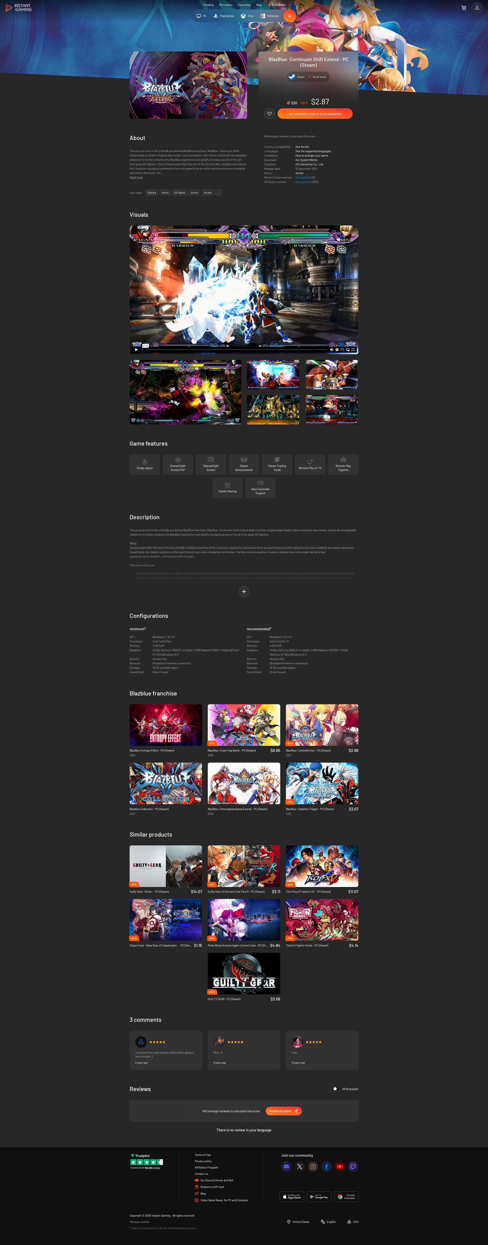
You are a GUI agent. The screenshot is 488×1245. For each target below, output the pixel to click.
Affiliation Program (206, 1167)
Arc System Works (306, 160)
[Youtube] (340, 1166)
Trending (208, 4)
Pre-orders (225, 4)
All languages (350, 1088)
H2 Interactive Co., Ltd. (309, 164)
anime (165, 192)
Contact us (201, 1173)
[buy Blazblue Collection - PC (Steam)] (166, 783)
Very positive (303, 177)
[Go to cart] (463, 7)
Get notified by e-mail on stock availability (315, 113)
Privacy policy (203, 1161)
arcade (208, 192)
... (218, 192)
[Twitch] (353, 1166)
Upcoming (244, 4)
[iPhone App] (292, 1196)
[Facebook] (326, 1166)
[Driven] (141, 1042)
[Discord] (286, 1166)
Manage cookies (140, 1221)
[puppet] (297, 1042)
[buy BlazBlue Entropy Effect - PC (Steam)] (166, 725)
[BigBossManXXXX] (219, 1042)
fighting (151, 192)
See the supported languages (313, 151)
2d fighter (179, 192)
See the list (302, 146)
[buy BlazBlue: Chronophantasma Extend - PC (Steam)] (244, 783)
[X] (300, 1166)
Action (299, 173)
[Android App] (319, 1196)
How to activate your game (311, 155)
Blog (259, 4)
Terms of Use (203, 1154)
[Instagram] (313, 1166)
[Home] (18, 8)
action (194, 192)
